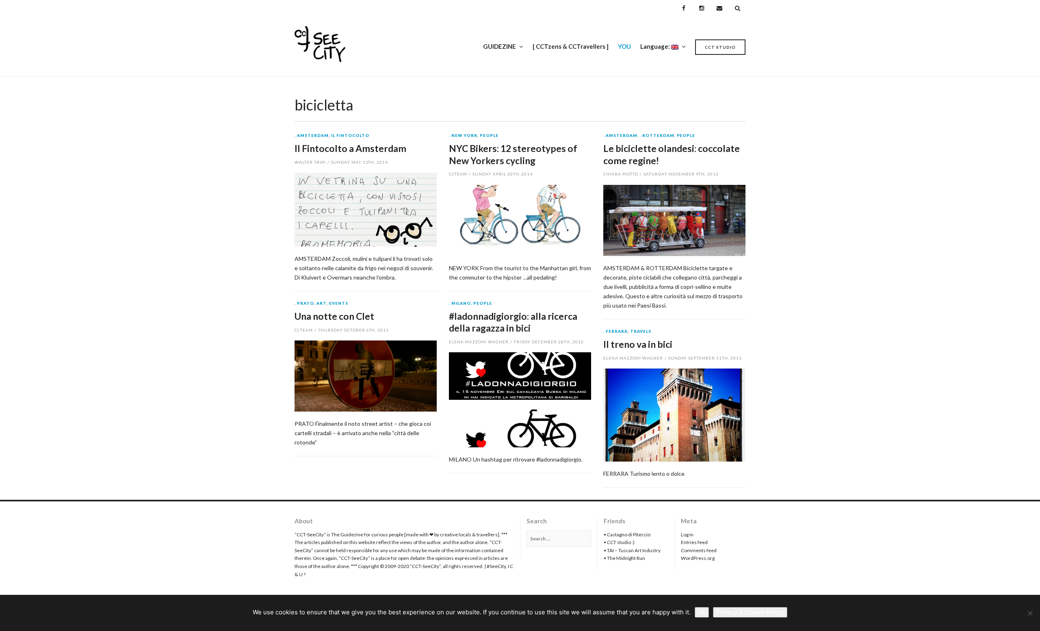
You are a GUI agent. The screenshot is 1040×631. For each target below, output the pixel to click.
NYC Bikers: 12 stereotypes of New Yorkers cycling (513, 154)
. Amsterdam (312, 136)
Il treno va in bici (637, 344)
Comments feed (699, 550)
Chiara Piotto (620, 173)
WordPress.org (698, 558)
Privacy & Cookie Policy (750, 612)
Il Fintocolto (350, 136)
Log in (687, 534)
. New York (463, 136)
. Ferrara (615, 332)
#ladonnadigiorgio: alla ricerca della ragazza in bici (513, 322)
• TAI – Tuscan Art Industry (632, 550)
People (489, 136)
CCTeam (458, 173)
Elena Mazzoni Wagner (479, 341)
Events (338, 303)
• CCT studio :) (619, 542)
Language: (655, 46)
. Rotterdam (657, 136)
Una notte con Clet (334, 316)
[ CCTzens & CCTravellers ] (571, 46)
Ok (702, 612)
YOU (624, 46)
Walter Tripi (310, 162)
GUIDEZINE (499, 46)
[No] (1030, 613)
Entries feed (694, 542)
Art (321, 303)
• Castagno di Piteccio (627, 534)
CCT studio (720, 47)
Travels (640, 332)
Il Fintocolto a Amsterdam (350, 148)
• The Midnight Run (624, 558)
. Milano (460, 303)
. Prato (304, 303)
